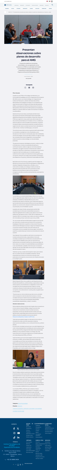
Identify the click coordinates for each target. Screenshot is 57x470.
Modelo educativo (29, 437)
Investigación (25, 8)
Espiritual (37, 428)
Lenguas (37, 430)
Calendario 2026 (39, 455)
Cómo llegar (28, 448)
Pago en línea (48, 443)
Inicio (10, 12)
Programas (7, 8)
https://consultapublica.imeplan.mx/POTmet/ (23, 317)
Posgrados (28, 431)
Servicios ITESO (48, 447)
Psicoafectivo (38, 427)
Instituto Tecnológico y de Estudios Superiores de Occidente (12, 445)
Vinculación (37, 8)
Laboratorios (28, 447)
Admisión (50, 8)
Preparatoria (28, 428)
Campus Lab (28, 445)
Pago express (48, 445)
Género (37, 432)
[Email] (33, 88)
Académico (38, 425)
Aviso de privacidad (28, 463)
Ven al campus (29, 442)
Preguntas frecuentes (40, 456)
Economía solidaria (49, 431)
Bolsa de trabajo (39, 453)
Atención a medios (39, 458)
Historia (37, 451)
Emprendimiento (39, 437)
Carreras (28, 430)
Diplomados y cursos (30, 433)
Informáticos (47, 442)
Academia (31, 8)
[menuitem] (16, 5)
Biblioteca (28, 443)
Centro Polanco (48, 433)
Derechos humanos (49, 429)
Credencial (47, 450)
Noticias (12, 8)
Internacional (44, 8)
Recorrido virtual (29, 452)
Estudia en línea (29, 435)
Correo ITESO (48, 448)
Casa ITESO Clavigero (30, 450)
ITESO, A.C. (38, 449)
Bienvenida (28, 426)
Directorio (38, 442)
